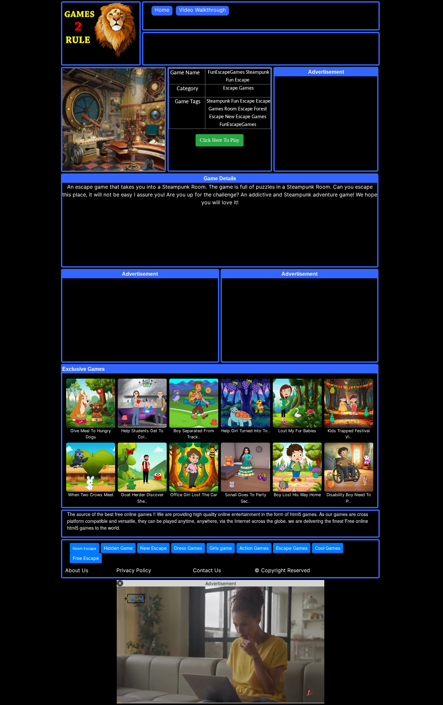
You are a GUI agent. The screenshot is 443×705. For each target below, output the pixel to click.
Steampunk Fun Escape (231, 101)
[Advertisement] (261, 47)
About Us (76, 570)
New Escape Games (245, 117)
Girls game (221, 548)
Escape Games (291, 548)
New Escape (153, 548)
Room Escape (238, 109)
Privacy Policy (133, 570)
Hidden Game (118, 548)
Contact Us (207, 570)
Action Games (254, 548)
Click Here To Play (219, 140)
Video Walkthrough (202, 9)
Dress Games (188, 548)
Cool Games (327, 548)
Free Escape (86, 558)
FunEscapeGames (238, 124)
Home (162, 9)
